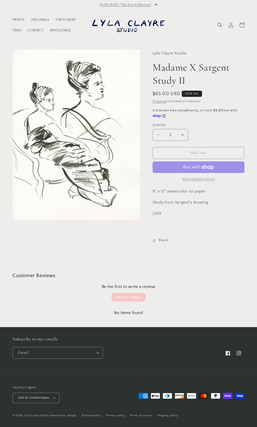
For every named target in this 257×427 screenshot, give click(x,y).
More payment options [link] (198, 179)
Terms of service (141, 415)
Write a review (128, 297)
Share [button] (163, 240)
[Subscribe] (97, 353)
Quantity (159, 125)
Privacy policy (115, 415)
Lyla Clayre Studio (37, 415)
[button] (219, 25)
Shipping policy (167, 415)
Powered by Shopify (63, 415)
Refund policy (91, 415)
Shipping (159, 101)
